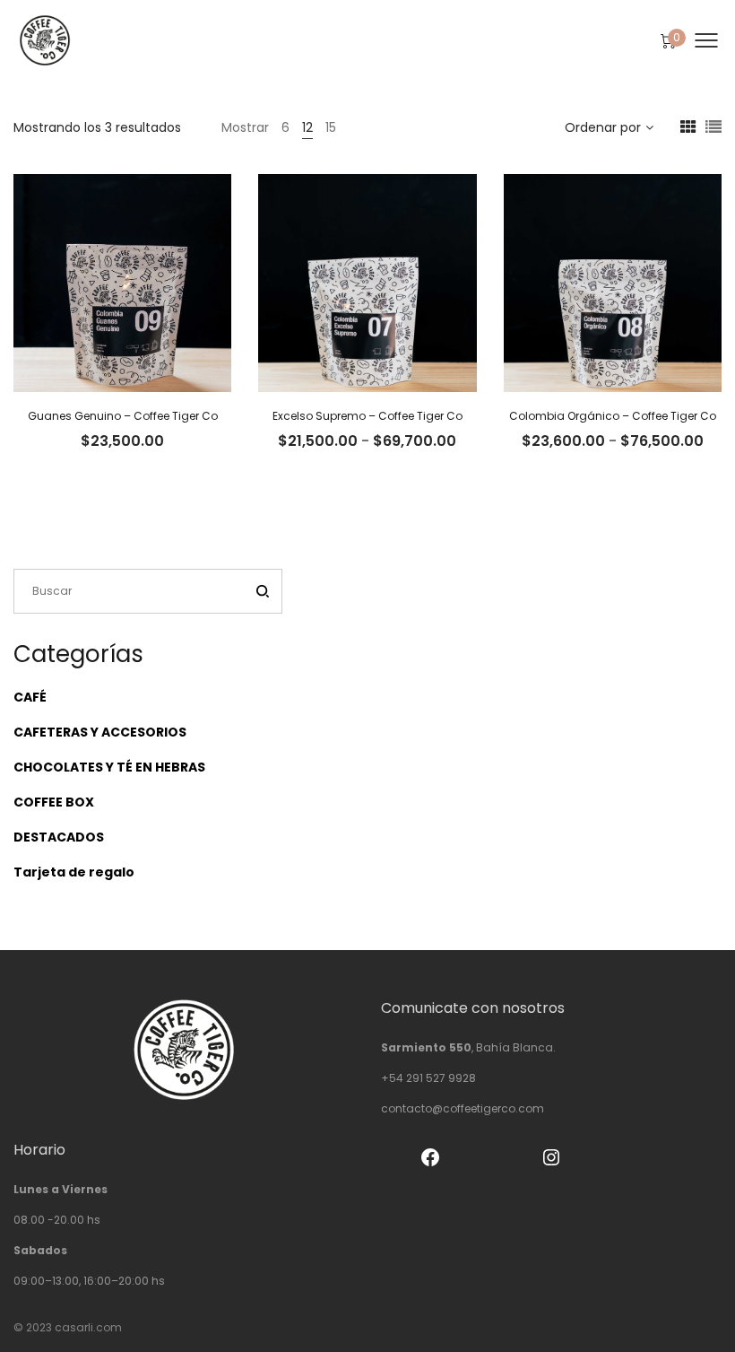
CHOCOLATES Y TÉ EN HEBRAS (109, 767)
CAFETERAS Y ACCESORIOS (99, 732)
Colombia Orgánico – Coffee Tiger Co (612, 415)
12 (307, 127)
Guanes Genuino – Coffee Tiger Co (123, 415)
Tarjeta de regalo (73, 872)
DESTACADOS (58, 837)
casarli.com (88, 1327)
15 (330, 127)
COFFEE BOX (53, 802)
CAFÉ (30, 697)
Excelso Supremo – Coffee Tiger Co (367, 415)
